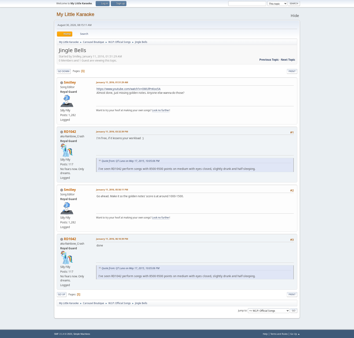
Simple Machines (81, 334)
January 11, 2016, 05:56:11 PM (112, 189)
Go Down (63, 71)
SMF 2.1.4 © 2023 (63, 334)
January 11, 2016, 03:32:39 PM (112, 131)
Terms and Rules (279, 333)
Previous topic (269, 60)
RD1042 (70, 131)
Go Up (61, 294)
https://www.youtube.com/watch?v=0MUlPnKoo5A (128, 89)
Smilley (70, 82)
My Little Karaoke (75, 14)
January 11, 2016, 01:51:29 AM (112, 82)
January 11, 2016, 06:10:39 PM (112, 238)
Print (292, 71)
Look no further (160, 110)
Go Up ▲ (295, 333)
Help (265, 333)
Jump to (242, 310)
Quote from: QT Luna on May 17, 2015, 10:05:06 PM (130, 161)
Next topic (288, 60)
